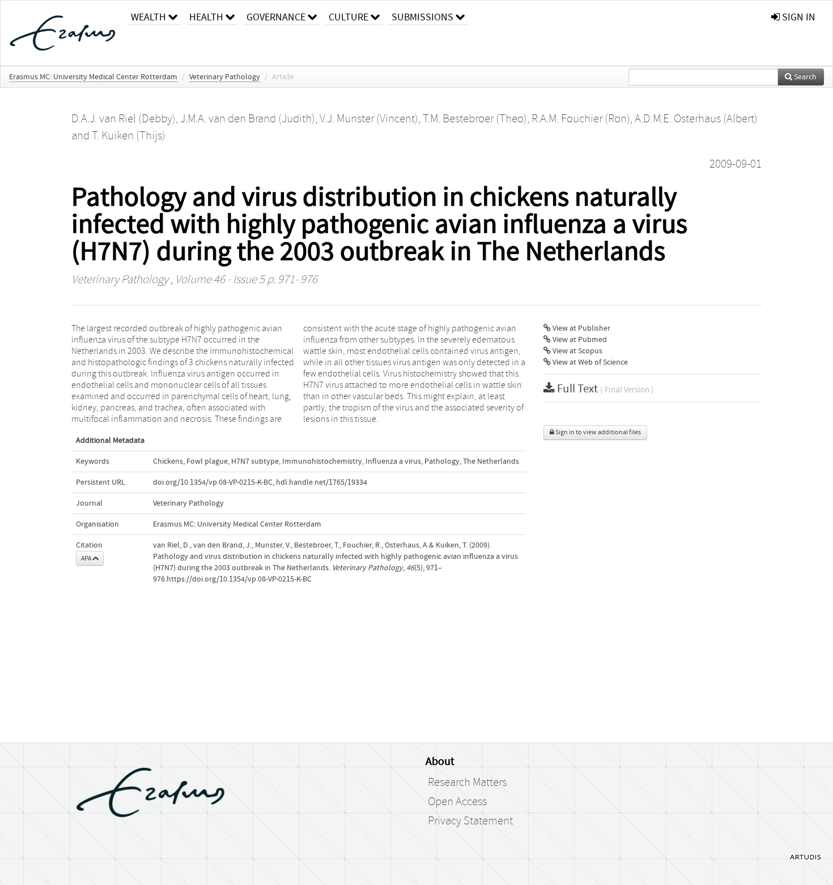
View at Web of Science (589, 362)
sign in (797, 17)
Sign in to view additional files (597, 432)
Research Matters (467, 782)
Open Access (457, 802)
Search (804, 77)
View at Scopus (576, 351)
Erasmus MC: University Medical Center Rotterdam (93, 77)
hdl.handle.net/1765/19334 (321, 482)
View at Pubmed (579, 339)
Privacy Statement (470, 821)
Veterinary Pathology (224, 77)
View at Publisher (580, 328)
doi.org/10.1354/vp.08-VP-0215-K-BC (213, 482)
